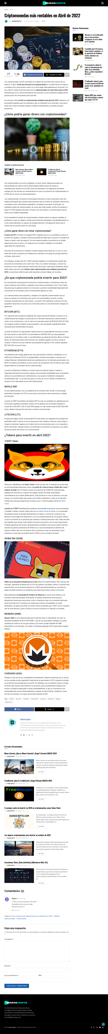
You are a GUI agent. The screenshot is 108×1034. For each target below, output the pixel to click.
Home (6, 10)
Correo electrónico (11, 975)
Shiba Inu (8, 702)
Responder (17, 910)
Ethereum (35, 699)
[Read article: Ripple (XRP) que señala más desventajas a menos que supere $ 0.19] (78, 98)
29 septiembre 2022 (23, 838)
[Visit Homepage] (54, 3)
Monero (50, 699)
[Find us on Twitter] (94, 1027)
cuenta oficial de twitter (46, 511)
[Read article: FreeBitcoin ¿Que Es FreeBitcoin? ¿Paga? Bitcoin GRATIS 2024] (41, 171)
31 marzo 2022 (28, 21)
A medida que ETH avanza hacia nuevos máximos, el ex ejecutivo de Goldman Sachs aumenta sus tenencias (94, 53)
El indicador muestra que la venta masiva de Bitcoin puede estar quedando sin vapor (94, 84)
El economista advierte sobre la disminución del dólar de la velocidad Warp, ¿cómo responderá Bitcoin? (94, 69)
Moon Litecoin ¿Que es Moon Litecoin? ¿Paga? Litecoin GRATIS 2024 (24, 171)
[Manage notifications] (103, 1024)
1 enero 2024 (53, 175)
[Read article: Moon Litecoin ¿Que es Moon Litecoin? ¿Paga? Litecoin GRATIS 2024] (9, 171)
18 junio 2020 (90, 102)
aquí (38, 501)
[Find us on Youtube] (100, 1027)
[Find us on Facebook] (91, 1027)
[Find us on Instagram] (97, 1027)
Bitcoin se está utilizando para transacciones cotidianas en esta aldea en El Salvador (94, 38)
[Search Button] (102, 3)
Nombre (7, 966)
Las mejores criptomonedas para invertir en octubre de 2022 (27, 835)
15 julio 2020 (90, 44)
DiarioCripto (16, 21)
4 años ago (22, 899)
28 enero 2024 (20, 175)
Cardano (26, 699)
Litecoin (43, 699)
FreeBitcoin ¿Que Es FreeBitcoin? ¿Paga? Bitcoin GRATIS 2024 (57, 171)
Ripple (58, 699)
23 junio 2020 (90, 77)
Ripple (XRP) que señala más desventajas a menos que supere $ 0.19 (94, 97)
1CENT (11, 699)
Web (39, 975)
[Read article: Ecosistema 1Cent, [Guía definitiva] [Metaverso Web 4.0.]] (19, 875)
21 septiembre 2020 (92, 91)
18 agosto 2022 (22, 865)
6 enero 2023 (21, 811)
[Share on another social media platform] (67, 75)
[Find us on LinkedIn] (103, 1027)
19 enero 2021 (90, 60)
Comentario (9, 939)
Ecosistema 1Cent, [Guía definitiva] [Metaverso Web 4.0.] (26, 862)
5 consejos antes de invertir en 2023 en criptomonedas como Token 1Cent (32, 808)
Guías (11, 10)
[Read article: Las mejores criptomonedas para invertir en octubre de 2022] (19, 848)
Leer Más (42, 771)
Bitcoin (18, 699)
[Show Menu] (5, 3)
